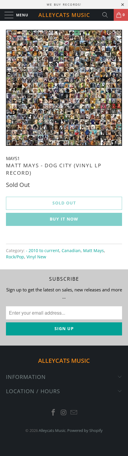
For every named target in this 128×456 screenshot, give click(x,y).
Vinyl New (36, 257)
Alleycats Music (64, 14)
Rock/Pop (15, 257)
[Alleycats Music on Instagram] (63, 412)
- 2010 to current (42, 250)
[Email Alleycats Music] (74, 412)
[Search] (107, 15)
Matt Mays (93, 250)
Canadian (71, 250)
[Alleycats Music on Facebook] (53, 412)
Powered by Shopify (85, 430)
